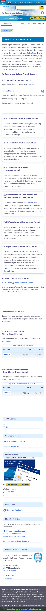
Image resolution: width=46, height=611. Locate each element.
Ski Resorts (6, 24)
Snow (15, 24)
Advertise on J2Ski (10, 565)
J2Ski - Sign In (38, 18)
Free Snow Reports (18, 484)
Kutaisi (5, 424)
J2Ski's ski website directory (16, 531)
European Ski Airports (9, 18)
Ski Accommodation (13, 534)
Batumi (15, 252)
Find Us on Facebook (14, 510)
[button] (18, 349)
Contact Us (7, 578)
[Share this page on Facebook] (42, 13)
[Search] (42, 7)
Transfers (31, 24)
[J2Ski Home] (6, 7)
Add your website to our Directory (16, 541)
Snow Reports (29, 2)
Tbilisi (6, 268)
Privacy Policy (8, 575)
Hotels (23, 24)
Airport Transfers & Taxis (23, 283)
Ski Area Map (7, 30)
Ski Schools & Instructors (15, 536)
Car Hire (41, 24)
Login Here (9, 492)
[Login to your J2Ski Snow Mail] (21, 469)
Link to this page (9, 571)
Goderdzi (35, 53)
